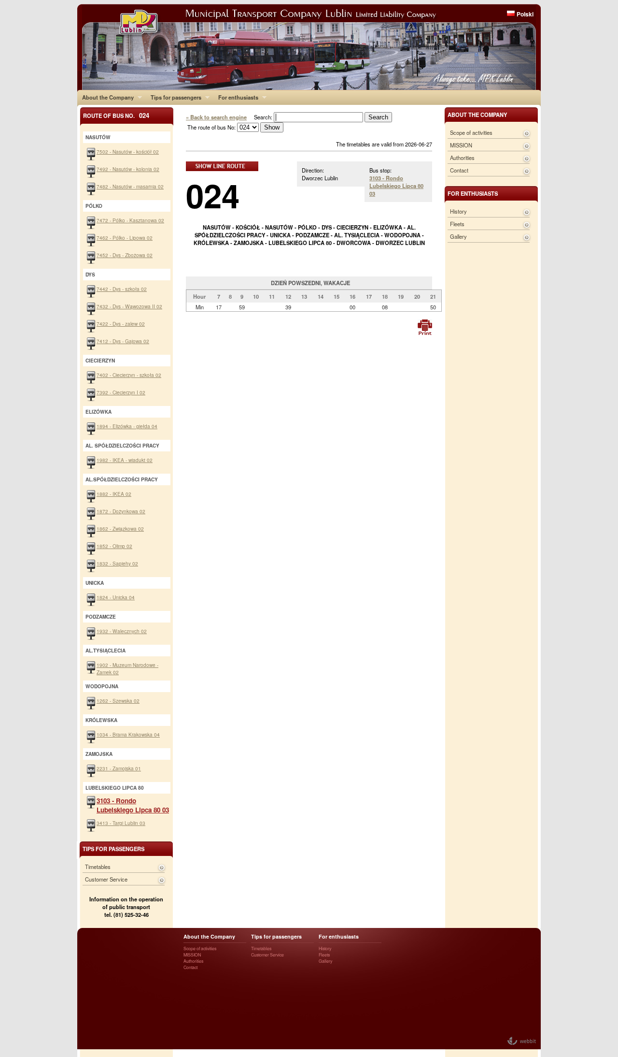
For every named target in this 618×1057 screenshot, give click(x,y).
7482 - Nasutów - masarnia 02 (130, 186)
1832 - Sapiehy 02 (117, 563)
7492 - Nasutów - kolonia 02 (128, 169)
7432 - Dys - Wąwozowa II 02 (129, 306)
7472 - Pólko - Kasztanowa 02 (130, 220)
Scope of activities (471, 132)
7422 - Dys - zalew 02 (121, 323)
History (458, 211)
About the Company (105, 97)
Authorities (462, 157)
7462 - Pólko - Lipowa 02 (125, 237)
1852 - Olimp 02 (114, 546)
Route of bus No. (116, 115)
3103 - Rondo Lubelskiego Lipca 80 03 (396, 185)
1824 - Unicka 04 (116, 597)
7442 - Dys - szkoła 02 (122, 288)
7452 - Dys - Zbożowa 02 (125, 255)
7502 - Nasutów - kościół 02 (128, 151)
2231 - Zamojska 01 (119, 768)
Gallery (458, 236)
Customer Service (106, 879)
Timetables (98, 866)
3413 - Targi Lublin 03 (121, 822)
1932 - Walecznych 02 (122, 631)
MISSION (461, 145)
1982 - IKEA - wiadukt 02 (125, 459)
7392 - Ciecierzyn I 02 (121, 392)
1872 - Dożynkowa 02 (121, 511)
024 (212, 195)
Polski (525, 14)
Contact (459, 170)
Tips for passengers (173, 97)
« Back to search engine (216, 117)
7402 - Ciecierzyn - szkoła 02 (129, 374)
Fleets (457, 224)
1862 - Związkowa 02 (120, 528)
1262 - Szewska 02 (118, 700)
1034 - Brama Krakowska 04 (128, 734)
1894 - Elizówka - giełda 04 (127, 426)
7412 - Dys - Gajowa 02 (123, 341)
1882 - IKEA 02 (114, 493)
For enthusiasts (235, 97)
